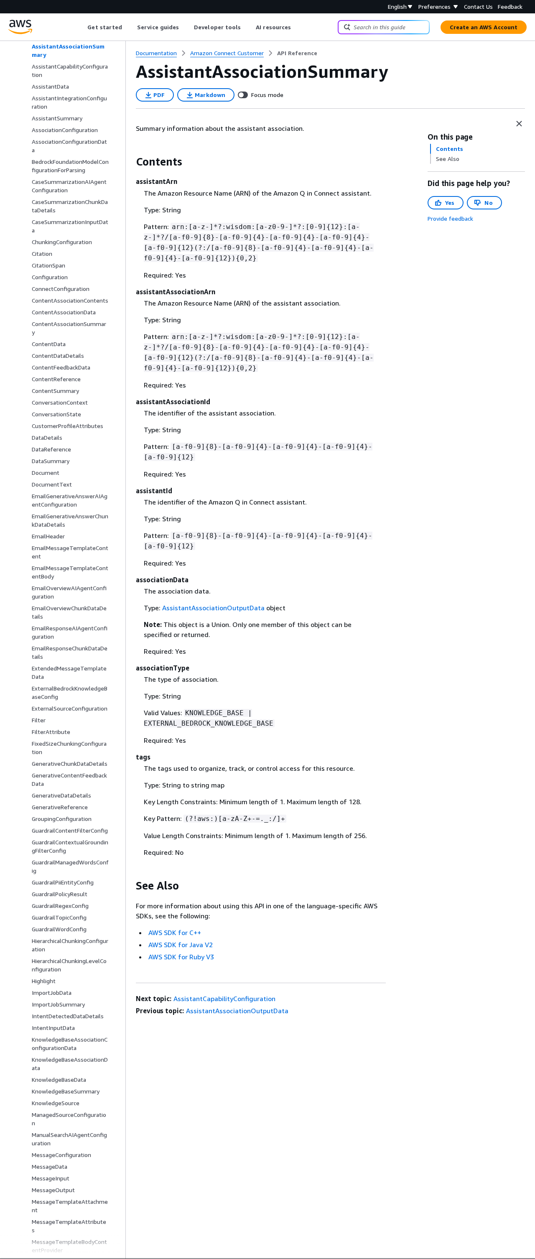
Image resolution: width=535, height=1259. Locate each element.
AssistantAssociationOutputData (213, 608)
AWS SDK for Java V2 (180, 944)
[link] (297, 53)
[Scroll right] (297, 27)
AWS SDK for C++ (174, 932)
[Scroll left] (81, 27)
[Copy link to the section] (129, 162)
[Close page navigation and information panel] (519, 123)
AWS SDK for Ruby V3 (181, 957)
